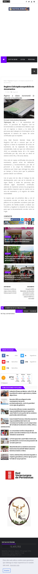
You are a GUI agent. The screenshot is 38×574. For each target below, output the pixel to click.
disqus (26, 311)
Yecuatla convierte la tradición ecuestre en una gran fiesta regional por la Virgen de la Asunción (18, 258)
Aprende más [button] (14, 565)
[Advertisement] (19, 36)
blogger (19, 311)
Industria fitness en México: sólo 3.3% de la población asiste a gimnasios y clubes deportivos (23, 393)
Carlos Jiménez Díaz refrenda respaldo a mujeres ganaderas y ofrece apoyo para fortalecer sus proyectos (23, 457)
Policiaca (6, 65)
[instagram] (34, 1)
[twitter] (29, 1)
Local (23, 59)
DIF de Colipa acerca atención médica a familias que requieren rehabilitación (18, 241)
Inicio (5, 81)
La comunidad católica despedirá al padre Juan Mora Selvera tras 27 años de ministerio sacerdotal (23, 433)
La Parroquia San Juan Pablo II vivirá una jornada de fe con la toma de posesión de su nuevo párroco (23, 441)
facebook (33, 311)
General (16, 71)
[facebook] (26, 1)
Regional (31, 59)
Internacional (18, 65)
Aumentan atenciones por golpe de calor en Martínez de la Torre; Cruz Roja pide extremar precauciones (18, 277)
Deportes (5, 71)
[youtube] (31, 1)
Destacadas (12, 59)
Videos (24, 71)
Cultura (30, 65)
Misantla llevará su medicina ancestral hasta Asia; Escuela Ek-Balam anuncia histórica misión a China (22, 449)
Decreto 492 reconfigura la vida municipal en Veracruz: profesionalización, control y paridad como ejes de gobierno (22, 402)
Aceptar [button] (6, 570)
